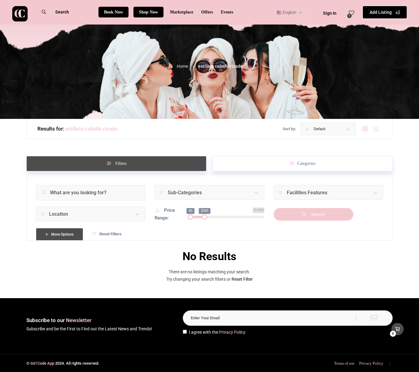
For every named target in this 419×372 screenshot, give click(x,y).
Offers (207, 12)
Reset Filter (242, 279)
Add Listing (381, 12)
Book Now (113, 12)
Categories (306, 163)
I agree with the (217, 332)
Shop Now (148, 12)
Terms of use (344, 363)
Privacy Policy (232, 332)
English (289, 12)
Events (227, 12)
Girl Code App (42, 363)
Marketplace (181, 12)
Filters (120, 163)
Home (182, 66)
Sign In (329, 13)
